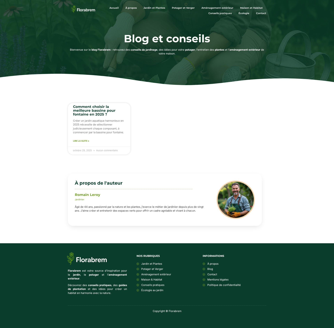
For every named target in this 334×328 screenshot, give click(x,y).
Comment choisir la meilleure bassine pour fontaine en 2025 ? (94, 110)
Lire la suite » (81, 141)
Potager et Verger (183, 7)
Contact (261, 13)
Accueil (114, 7)
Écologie (243, 13)
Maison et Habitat (251, 7)
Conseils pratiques (220, 13)
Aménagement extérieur (217, 7)
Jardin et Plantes (154, 7)
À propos (131, 7)
